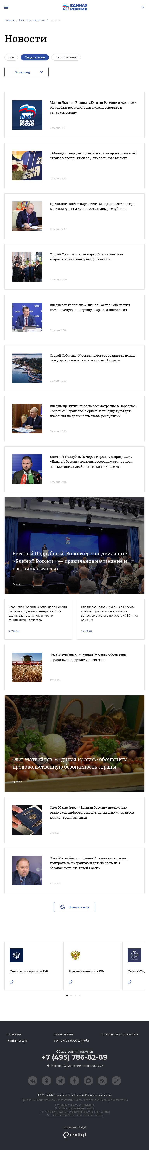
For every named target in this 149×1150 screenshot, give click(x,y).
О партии (14, 1034)
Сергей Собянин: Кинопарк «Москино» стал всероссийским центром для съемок (86, 256)
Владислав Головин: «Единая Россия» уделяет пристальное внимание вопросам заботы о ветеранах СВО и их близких (109, 613)
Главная (9, 20)
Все (11, 57)
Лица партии (63, 1034)
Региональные (66, 57)
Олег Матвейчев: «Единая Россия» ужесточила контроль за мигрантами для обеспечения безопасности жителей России (89, 863)
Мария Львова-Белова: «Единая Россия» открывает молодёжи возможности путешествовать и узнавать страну (93, 107)
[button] (67, 995)
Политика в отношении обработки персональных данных (75, 1111)
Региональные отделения (119, 1034)
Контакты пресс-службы (71, 1040)
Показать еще (78, 907)
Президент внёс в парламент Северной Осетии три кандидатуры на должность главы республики (92, 206)
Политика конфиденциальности (74, 1108)
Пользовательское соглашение (74, 1104)
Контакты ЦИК (17, 1040)
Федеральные (35, 57)
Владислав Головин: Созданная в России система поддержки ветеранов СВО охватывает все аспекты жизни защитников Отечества (38, 613)
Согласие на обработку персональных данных (74, 1115)
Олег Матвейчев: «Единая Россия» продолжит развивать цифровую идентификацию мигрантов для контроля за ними (92, 812)
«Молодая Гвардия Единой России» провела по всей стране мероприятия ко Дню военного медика (93, 155)
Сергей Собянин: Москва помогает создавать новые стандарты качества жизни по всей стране (93, 358)
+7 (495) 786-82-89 (74, 1057)
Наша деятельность (32, 20)
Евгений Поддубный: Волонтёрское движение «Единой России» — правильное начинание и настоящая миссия (69, 561)
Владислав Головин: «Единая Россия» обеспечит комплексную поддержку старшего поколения (90, 307)
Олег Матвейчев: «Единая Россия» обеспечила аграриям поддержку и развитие (88, 657)
